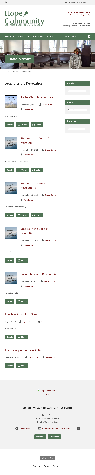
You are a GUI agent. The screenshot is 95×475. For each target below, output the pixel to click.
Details (9, 125)
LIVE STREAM (69, 36)
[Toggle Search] (6, 2)
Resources (38, 36)
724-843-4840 (25, 428)
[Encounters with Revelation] (11, 282)
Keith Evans (33, 357)
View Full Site (47, 458)
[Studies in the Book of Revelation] (11, 147)
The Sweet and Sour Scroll (21, 314)
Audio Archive (19, 59)
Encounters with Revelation (38, 274)
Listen (38, 125)
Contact (55, 466)
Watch (24, 125)
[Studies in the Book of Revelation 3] (11, 192)
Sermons (15, 71)
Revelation (26, 71)
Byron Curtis (50, 150)
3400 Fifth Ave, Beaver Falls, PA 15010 (47, 408)
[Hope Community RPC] (47, 394)
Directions (54, 437)
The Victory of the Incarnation (24, 350)
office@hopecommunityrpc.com (56, 428)
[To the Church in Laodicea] (11, 106)
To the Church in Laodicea (38, 97)
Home (7, 71)
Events (46, 466)
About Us (9, 36)
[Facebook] (89, 36)
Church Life (23, 36)
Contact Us (53, 36)
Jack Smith (47, 104)
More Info (40, 437)
